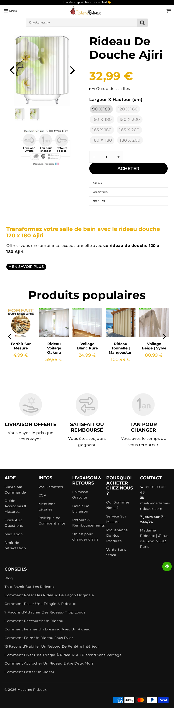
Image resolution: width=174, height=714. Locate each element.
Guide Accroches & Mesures (16, 506)
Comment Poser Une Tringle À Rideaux (40, 604)
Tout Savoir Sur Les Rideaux (30, 587)
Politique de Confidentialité (52, 520)
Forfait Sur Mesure (21, 346)
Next (72, 69)
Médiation (14, 534)
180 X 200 (130, 140)
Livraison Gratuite (80, 494)
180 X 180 (102, 140)
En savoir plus (28, 267)
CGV (42, 495)
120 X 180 (128, 109)
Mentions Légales (47, 506)
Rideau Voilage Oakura (54, 348)
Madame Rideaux (31, 690)
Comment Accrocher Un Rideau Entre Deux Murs (49, 663)
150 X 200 (129, 119)
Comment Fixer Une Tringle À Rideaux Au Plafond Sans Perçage (63, 655)
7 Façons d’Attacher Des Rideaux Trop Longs (45, 612)
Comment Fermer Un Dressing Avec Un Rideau (48, 629)
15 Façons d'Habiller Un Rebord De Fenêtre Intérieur (52, 646)
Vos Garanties (51, 487)
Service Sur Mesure (116, 519)
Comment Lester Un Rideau (30, 672)
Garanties (100, 192)
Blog (9, 578)
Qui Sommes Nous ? (118, 505)
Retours (98, 201)
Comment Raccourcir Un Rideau (34, 621)
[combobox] (87, 23)
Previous (11, 69)
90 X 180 (101, 109)
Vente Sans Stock (116, 552)
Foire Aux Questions (14, 523)
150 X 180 (102, 119)
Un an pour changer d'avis (85, 536)
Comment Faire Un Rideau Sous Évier (39, 638)
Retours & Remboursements (87, 522)
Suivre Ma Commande (15, 489)
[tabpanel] (34, 114)
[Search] (142, 23)
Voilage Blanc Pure (87, 346)
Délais (97, 183)
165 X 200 (129, 129)
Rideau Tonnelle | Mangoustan (121, 348)
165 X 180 (101, 129)
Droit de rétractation (15, 545)
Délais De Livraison (80, 508)
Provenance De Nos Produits (117, 535)
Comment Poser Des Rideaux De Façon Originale (49, 595)
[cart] (169, 11)
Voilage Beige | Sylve (154, 346)
